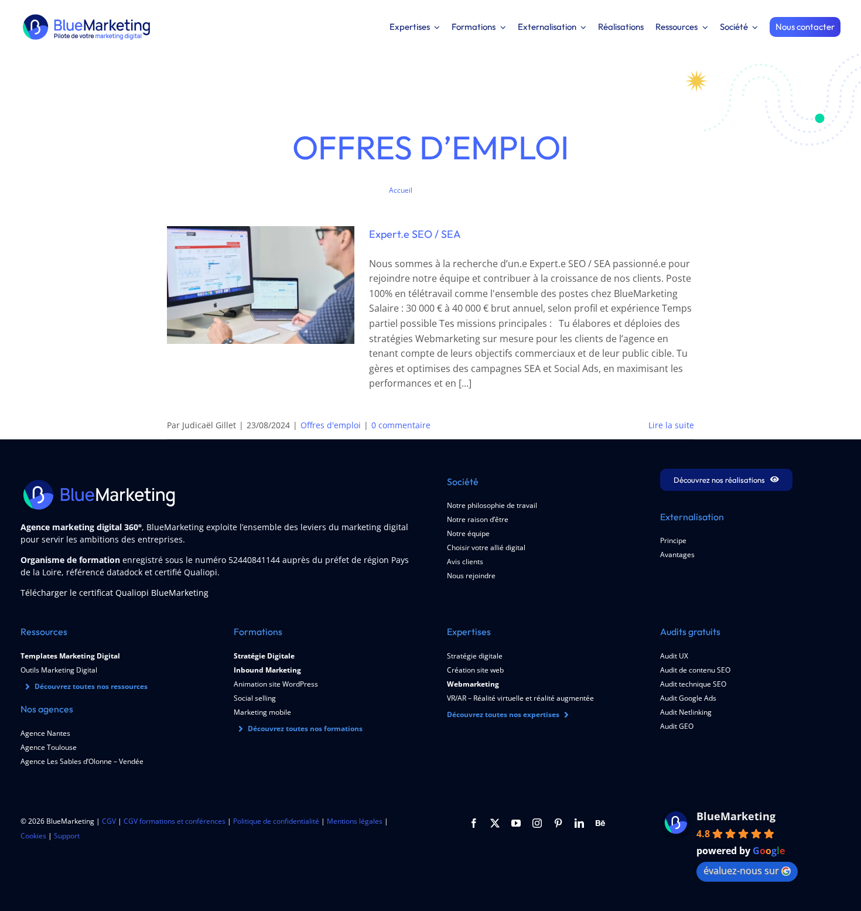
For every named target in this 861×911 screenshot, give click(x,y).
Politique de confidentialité (276, 821)
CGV (109, 821)
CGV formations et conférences (175, 821)
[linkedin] (579, 823)
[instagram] (537, 823)
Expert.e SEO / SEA (415, 234)
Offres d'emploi (330, 425)
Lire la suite (671, 425)
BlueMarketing (735, 816)
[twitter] (495, 823)
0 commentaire (400, 425)
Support (67, 836)
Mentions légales (354, 821)
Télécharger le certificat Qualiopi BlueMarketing (114, 592)
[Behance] (600, 823)
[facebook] (474, 823)
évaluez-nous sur (741, 870)
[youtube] (516, 823)
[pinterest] (558, 823)
